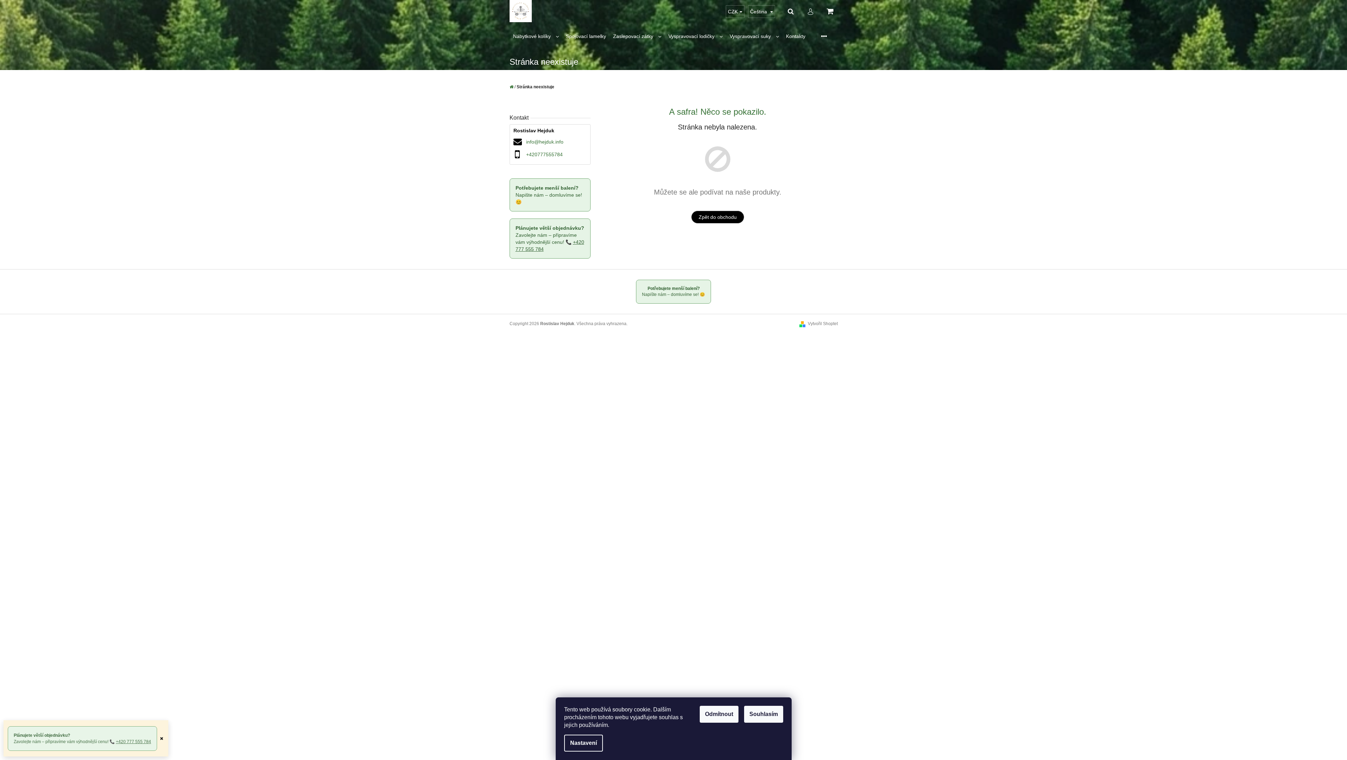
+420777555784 (544, 154)
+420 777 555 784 (133, 741)
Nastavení (583, 743)
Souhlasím (763, 714)
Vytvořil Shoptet (823, 323)
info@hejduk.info (544, 142)
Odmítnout (719, 714)
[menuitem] (536, 36)
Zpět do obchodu (718, 217)
